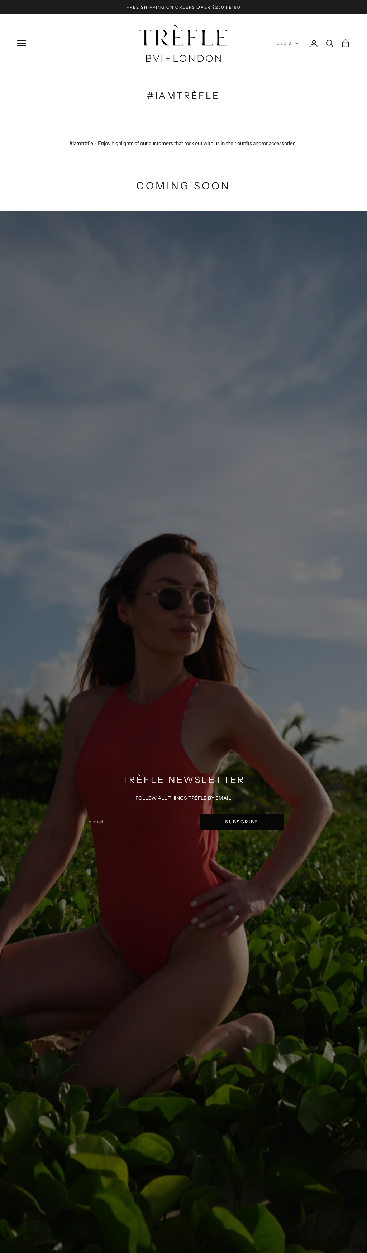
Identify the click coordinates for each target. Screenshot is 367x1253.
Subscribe (241, 821)
